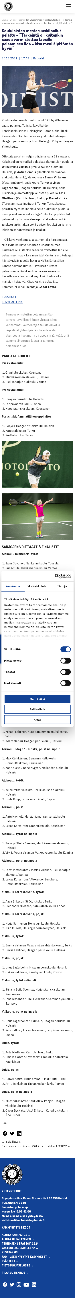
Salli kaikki (37, 699)
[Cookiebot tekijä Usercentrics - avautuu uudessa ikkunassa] (55, 576)
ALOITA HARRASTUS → (16, 1235)
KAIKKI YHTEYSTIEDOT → (18, 1227)
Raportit (21, 19)
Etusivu (5, 19)
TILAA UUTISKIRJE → (15, 1272)
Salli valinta (37, 709)
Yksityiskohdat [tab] (37, 586)
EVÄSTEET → (10, 1261)
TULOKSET (9, 297)
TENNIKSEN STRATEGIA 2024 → (22, 1243)
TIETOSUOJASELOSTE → (17, 1265)
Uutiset (13, 19)
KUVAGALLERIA (12, 302)
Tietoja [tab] (62, 586)
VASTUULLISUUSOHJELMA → (20, 1248)
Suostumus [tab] (13, 586)
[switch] (65, 660)
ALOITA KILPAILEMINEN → (18, 1239)
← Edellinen (11, 1142)
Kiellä (37, 719)
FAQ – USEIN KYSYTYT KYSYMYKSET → (26, 1256)
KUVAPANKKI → (11, 1252)
